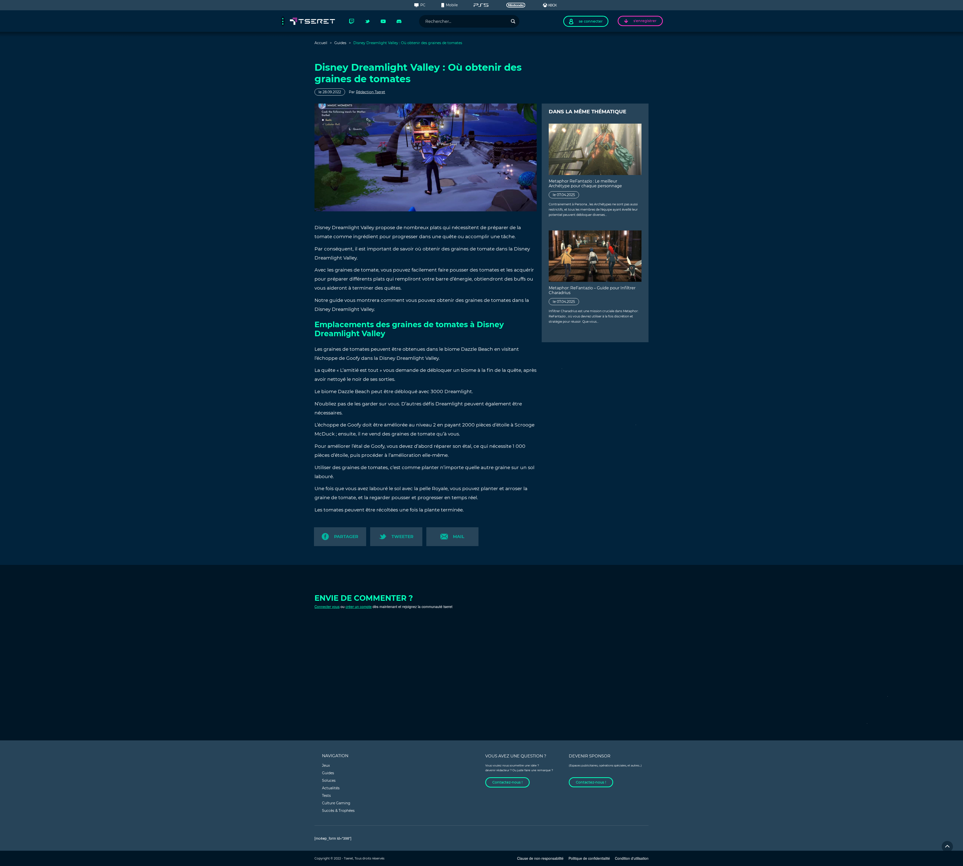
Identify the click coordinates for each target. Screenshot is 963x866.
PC (422, 5)
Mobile (452, 5)
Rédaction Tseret (370, 92)
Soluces (329, 780)
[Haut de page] (947, 846)
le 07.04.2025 (564, 195)
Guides (340, 43)
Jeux (326, 765)
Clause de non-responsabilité (540, 858)
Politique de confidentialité (589, 858)
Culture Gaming (336, 803)
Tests (326, 795)
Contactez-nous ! (507, 782)
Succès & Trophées (338, 810)
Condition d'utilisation (632, 858)
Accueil (320, 43)
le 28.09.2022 (329, 92)
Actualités (331, 788)
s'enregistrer (645, 21)
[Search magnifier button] (513, 21)
